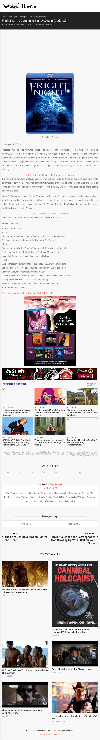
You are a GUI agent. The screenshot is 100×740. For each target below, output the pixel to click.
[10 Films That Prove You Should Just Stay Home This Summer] (25, 654)
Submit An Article (53, 735)
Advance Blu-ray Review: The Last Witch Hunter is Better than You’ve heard (24, 591)
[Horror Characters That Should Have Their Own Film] (75, 697)
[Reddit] (56, 472)
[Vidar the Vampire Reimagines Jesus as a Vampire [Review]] (25, 694)
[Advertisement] (50, 49)
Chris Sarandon (49, 452)
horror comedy (92, 452)
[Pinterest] (32, 472)
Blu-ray (24, 452)
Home (4, 17)
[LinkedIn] (44, 472)
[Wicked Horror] (20, 6)
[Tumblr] (68, 472)
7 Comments (40, 25)
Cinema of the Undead (66, 452)
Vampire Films (77, 456)
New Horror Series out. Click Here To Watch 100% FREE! (27, 293)
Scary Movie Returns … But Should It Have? (72, 669)
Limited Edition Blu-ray (28, 454)
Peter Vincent (43, 454)
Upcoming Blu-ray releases (87, 454)
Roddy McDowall (57, 454)
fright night (80, 452)
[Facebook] (20, 472)
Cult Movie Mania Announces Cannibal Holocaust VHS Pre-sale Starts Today (70, 630)
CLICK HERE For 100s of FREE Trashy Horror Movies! (50, 175)
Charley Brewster (35, 452)
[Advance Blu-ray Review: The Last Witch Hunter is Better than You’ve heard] (25, 574)
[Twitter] (8, 472)
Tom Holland (70, 454)
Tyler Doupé (8, 25)
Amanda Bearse (14, 452)
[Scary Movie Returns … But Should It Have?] (75, 654)
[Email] (80, 472)
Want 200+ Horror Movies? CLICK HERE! (50, 213)
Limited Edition (12, 454)
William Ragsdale (91, 456)
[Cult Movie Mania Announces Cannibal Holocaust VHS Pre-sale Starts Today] (75, 593)
